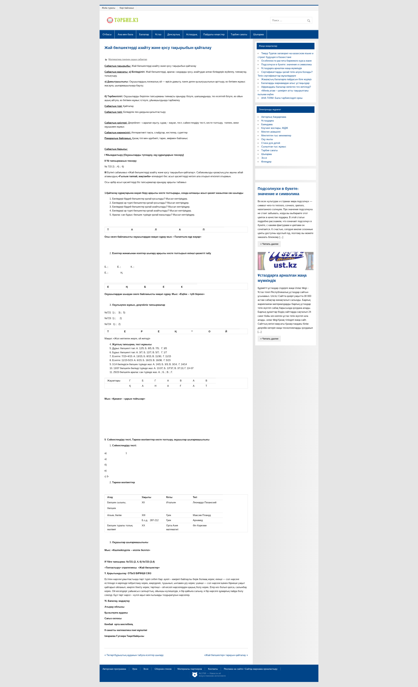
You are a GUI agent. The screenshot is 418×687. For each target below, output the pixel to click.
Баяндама (267, 124)
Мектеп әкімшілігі (271, 131)
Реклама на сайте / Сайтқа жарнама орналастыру (250, 669)
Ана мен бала (125, 34)
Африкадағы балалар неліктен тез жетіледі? (286, 86)
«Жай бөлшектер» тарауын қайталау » (226, 655)
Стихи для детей (270, 143)
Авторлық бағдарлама (273, 116)
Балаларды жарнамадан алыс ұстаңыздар (285, 83)
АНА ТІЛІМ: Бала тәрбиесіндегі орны (282, 98)
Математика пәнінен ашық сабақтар (127, 59)
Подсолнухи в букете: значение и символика (286, 64)
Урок (134, 669)
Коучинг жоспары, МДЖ (274, 128)
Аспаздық (191, 34)
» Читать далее (269, 243)
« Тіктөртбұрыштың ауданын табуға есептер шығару (134, 655)
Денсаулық (173, 34)
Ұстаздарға (267, 120)
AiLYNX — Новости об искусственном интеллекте (212, 674)
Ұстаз (158, 34)
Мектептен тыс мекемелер (276, 135)
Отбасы (107, 34)
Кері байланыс (127, 8)
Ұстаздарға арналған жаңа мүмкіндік (281, 68)
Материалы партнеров (189, 669)
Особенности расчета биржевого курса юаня (286, 60)
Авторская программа (114, 669)
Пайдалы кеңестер (214, 34)
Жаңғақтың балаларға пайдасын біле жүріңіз (286, 79)
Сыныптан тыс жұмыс (273, 146)
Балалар (144, 34)
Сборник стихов (163, 669)
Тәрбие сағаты (239, 34)
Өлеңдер (266, 161)
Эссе (264, 157)
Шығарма (258, 34)
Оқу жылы (267, 139)
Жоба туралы (108, 8)
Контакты (213, 669)
